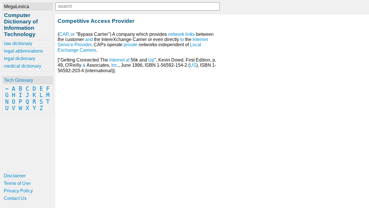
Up (151, 59)
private (131, 44)
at (127, 59)
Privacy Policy (18, 190)
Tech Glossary (18, 80)
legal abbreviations (23, 51)
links (190, 34)
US (193, 65)
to (182, 39)
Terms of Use (17, 183)
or (73, 34)
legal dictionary (19, 58)
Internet (117, 59)
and (89, 39)
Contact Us (15, 198)
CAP (63, 34)
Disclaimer (15, 175)
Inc (114, 65)
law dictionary (18, 43)
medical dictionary (22, 66)
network (176, 34)
